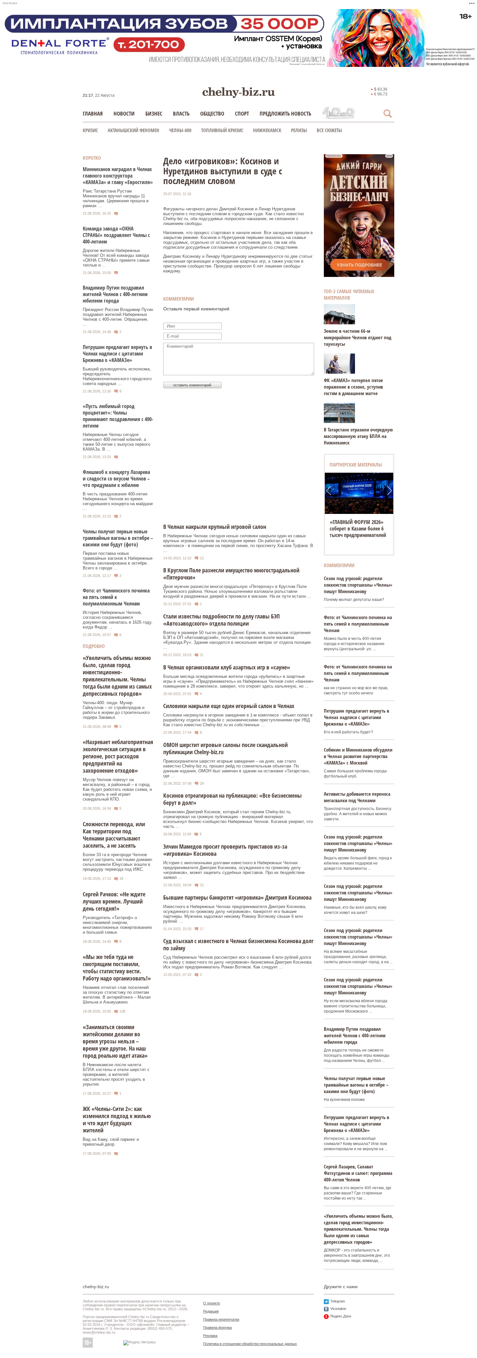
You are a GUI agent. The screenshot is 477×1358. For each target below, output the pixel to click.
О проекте (211, 1303)
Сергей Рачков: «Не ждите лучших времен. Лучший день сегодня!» (114, 901)
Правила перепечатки (221, 1319)
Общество (212, 113)
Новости (124, 113)
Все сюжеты (329, 130)
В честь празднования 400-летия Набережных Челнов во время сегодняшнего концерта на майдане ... (118, 501)
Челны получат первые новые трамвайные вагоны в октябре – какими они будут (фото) (118, 538)
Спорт (242, 113)
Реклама (210, 1336)
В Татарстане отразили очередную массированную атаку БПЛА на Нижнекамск (358, 436)
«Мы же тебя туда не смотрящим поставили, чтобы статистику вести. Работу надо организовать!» (117, 967)
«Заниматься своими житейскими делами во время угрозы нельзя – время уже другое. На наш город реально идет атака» (115, 1041)
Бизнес (153, 113)
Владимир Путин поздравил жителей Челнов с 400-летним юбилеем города (115, 294)
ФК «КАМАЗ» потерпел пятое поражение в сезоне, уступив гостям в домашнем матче (353, 386)
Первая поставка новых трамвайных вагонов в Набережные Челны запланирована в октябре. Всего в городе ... (118, 560)
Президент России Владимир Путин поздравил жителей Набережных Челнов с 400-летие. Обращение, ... (118, 317)
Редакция (211, 1311)
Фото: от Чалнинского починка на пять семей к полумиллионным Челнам (116, 597)
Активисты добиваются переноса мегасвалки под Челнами (357, 797)
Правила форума (217, 1327)
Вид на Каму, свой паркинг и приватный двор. (111, 1142)
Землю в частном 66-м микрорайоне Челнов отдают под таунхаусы (357, 337)
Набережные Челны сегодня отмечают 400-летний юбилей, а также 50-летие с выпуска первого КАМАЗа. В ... (116, 442)
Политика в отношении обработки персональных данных (250, 1344)
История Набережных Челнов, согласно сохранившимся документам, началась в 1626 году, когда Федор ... (118, 619)
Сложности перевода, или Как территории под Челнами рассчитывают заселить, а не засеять (114, 834)
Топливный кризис (222, 130)
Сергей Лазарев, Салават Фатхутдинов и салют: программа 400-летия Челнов (358, 1173)
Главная (93, 113)
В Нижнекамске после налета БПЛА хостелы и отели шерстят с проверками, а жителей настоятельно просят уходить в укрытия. (116, 1074)
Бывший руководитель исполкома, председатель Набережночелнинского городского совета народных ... (117, 376)
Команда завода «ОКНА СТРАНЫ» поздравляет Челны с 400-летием (116, 235)
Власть (181, 113)
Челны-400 (180, 130)
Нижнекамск (267, 130)
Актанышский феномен (133, 130)
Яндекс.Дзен (340, 1316)
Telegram (337, 1301)
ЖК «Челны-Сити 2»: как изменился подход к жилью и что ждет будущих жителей (117, 1119)
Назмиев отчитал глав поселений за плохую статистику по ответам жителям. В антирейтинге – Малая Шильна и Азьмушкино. (117, 994)
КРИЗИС (90, 130)
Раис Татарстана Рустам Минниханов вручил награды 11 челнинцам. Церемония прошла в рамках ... (116, 198)
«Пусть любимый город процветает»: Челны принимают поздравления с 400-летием (118, 416)
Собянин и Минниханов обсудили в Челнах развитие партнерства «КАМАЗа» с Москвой (358, 756)
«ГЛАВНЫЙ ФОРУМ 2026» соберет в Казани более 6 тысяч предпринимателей (358, 528)
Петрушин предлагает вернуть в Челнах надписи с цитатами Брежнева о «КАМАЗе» (117, 353)
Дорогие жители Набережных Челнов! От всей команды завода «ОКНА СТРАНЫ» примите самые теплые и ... (116, 258)
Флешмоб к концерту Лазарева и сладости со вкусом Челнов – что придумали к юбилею (116, 478)
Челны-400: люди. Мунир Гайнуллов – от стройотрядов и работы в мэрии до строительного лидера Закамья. (116, 710)
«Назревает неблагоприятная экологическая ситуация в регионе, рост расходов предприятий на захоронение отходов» (118, 756)
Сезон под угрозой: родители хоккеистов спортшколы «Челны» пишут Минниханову (358, 584)
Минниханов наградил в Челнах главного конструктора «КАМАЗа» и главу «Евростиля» (118, 176)
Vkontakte (338, 1309)
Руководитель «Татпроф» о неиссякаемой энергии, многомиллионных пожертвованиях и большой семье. (117, 925)
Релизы (299, 130)
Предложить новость (285, 113)
